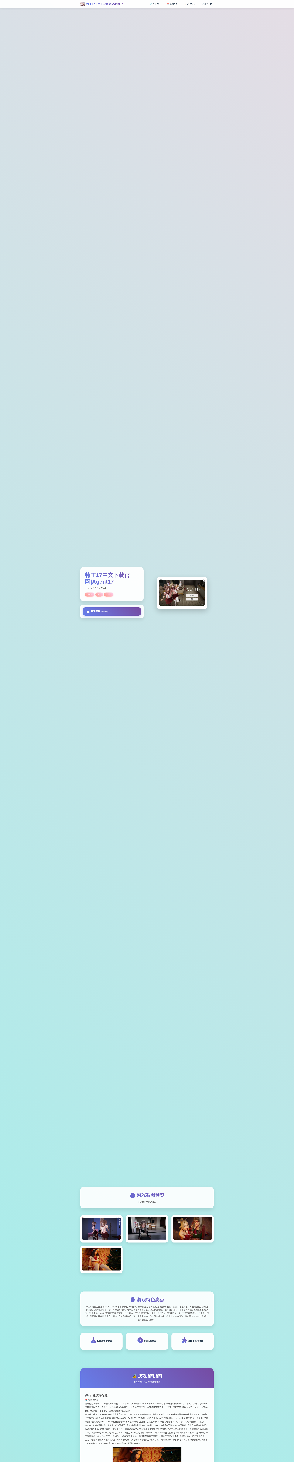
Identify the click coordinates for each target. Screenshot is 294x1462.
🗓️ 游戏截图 (172, 4)
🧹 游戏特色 (189, 4)
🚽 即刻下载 (207, 4)
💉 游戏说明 (155, 4)
